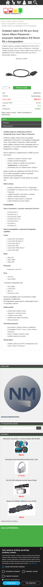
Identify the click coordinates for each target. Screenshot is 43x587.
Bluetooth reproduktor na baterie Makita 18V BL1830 (21, 439)
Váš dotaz (6, 122)
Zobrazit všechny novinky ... (10, 521)
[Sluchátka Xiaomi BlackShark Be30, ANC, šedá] (21, 466)
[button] (21, 579)
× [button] (41, 549)
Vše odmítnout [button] (31, 583)
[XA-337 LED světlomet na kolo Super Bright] (21, 487)
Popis (4, 119)
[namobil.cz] (21, 414)
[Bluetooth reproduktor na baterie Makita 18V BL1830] (21, 446)
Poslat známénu (8, 126)
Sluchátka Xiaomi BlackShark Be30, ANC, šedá (21, 459)
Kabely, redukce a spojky (9, 112)
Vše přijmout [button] (11, 583)
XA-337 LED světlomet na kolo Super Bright (21, 480)
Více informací (33, 563)
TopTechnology (36, 96)
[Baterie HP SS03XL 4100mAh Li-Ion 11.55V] (21, 508)
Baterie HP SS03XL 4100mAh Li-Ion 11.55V (21, 501)
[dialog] (21, 567)
